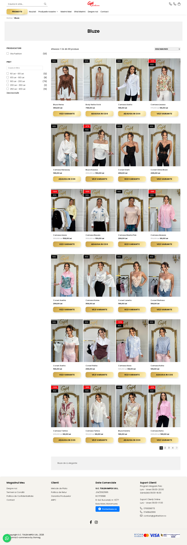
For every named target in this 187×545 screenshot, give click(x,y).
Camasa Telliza (93, 431)
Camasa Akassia (158, 235)
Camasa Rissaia (93, 235)
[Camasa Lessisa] (164, 79)
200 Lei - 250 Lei (17, 85)
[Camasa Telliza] (99, 405)
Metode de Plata (59, 488)
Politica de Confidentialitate (20, 496)
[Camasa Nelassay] (67, 144)
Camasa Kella (157, 431)
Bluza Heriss (58, 104)
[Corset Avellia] (67, 275)
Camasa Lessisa (158, 104)
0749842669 (149, 512)
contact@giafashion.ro (154, 515)
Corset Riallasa (158, 300)
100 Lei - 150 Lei (17, 77)
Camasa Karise (92, 300)
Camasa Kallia (157, 365)
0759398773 (149, 508)
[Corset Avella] (67, 340)
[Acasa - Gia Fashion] (93, 4)
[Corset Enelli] (132, 144)
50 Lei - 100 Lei (17, 73)
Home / (10, 18)
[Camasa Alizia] (132, 340)
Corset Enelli (124, 169)
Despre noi (12, 488)
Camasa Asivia (60, 235)
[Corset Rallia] (99, 340)
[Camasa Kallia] (164, 340)
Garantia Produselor (61, 496)
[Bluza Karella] (132, 405)
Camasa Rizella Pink (127, 235)
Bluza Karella (124, 431)
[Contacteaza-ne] (170, 4)
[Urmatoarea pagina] (176, 448)
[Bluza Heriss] (67, 79)
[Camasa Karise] (99, 275)
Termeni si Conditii (15, 492)
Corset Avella (59, 365)
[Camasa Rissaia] (99, 210)
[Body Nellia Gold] (99, 79)
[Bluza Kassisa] (99, 144)
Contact (11, 500)
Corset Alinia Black (159, 169)
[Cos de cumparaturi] (179, 4)
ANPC (53, 500)
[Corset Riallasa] (164, 275)
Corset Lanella (124, 300)
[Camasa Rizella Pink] (132, 210)
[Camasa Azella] (132, 79)
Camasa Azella (125, 104)
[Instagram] (96, 522)
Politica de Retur (59, 492)
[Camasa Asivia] (67, 210)
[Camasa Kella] (164, 405)
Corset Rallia (91, 365)
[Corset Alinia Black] (164, 144)
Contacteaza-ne (109, 509)
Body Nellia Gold (93, 104)
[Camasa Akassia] (164, 210)
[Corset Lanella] (132, 275)
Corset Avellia (59, 300)
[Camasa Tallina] (67, 405)
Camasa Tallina (60, 431)
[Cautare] (45, 4)
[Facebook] (90, 522)
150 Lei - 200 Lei (17, 81)
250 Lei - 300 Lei (17, 89)
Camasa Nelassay (61, 169)
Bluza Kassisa (92, 169)
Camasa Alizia (124, 365)
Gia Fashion (16, 53)
